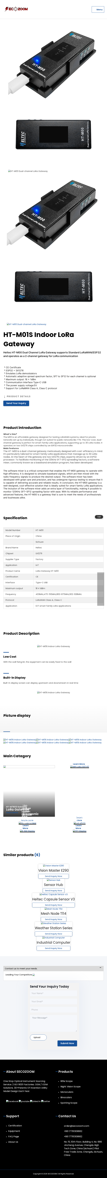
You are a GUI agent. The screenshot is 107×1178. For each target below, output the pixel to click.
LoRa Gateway (17, 809)
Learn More (12, 812)
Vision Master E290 (53, 870)
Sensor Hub (53, 884)
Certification (15, 1125)
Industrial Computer (53, 942)
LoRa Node (77, 759)
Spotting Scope (68, 1102)
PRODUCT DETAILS (19, 396)
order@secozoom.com (76, 1126)
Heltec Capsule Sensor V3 (53, 899)
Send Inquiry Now (53, 876)
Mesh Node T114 (53, 913)
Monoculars (66, 1092)
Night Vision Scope (70, 1086)
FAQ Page (13, 1136)
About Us (13, 1142)
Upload (37, 1037)
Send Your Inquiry (16, 403)
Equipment (14, 1131)
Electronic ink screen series (31, 818)
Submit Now (67, 1043)
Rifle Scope (66, 1081)
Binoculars (66, 1097)
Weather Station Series (53, 928)
